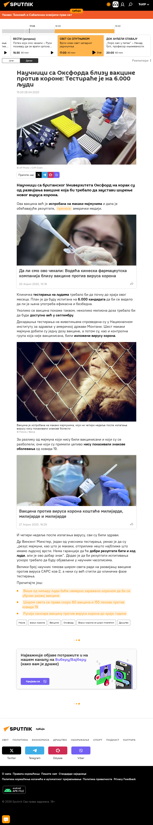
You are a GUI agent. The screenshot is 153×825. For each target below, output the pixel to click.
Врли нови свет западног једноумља (76, 44)
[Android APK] (14, 790)
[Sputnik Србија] (19, 8)
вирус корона (37, 622)
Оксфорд (69, 622)
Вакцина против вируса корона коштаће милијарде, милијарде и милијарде (71, 513)
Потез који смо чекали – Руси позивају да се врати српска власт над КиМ (32, 46)
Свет (5, 740)
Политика (20, 740)
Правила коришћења (26, 774)
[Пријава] (123, 4)
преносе (64, 208)
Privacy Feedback (125, 779)
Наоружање (80, 740)
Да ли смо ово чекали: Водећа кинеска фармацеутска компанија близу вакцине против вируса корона (73, 273)
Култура (129, 740)
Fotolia (22, 431)
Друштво (123, 622)
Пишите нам (49, 774)
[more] (132, 284)
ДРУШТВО (60, 740)
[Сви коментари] (6, 819)
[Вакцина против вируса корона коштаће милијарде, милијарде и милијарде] (76, 480)
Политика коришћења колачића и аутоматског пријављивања (41, 779)
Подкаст (112, 740)
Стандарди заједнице (72, 774)
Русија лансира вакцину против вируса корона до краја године (74, 613)
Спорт (97, 740)
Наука (22, 622)
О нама (6, 774)
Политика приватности (97, 779)
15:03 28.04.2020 (28, 92)
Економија (40, 740)
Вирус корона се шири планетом (96, 622)
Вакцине (54, 622)
